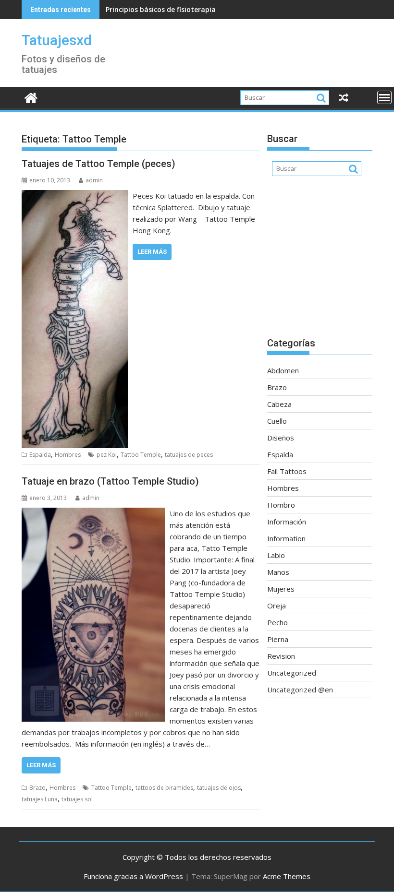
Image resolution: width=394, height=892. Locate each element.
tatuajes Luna (40, 799)
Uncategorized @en (300, 689)
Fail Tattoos (287, 471)
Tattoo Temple (141, 455)
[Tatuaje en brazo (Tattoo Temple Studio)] (93, 513)
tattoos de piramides (164, 788)
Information (286, 538)
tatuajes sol (77, 799)
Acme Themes (286, 876)
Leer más (152, 251)
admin (94, 180)
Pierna (277, 639)
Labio (276, 555)
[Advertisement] (319, 261)
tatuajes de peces (189, 455)
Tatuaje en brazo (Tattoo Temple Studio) (110, 481)
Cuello (277, 421)
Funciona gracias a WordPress (133, 876)
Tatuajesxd (57, 40)
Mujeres (281, 589)
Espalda (40, 455)
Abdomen (283, 370)
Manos (278, 572)
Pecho (277, 622)
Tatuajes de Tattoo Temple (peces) (98, 163)
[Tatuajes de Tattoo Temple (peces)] (75, 196)
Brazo (37, 788)
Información (286, 521)
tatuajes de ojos (219, 788)
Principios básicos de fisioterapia (161, 9)
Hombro (281, 505)
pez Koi (107, 455)
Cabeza (279, 404)
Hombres (68, 455)
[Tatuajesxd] (31, 96)
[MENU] (384, 97)
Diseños (280, 437)
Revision (281, 656)
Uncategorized (291, 673)
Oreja (276, 605)
